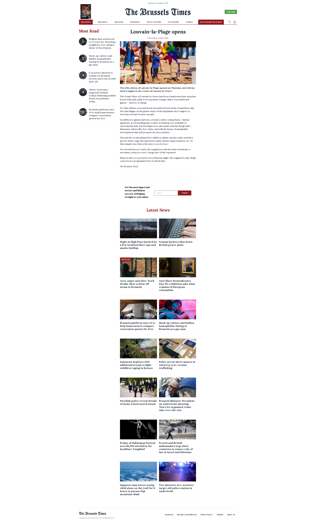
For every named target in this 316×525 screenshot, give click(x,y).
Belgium (119, 22)
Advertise (169, 515)
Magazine (86, 22)
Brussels (102, 22)
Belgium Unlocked (211, 22)
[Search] (229, 22)
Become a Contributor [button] (187, 515)
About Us (231, 515)
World (189, 22)
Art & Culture (154, 22)
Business (134, 22)
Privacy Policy (206, 515)
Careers (220, 515)
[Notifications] (234, 22)
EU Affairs (173, 22)
